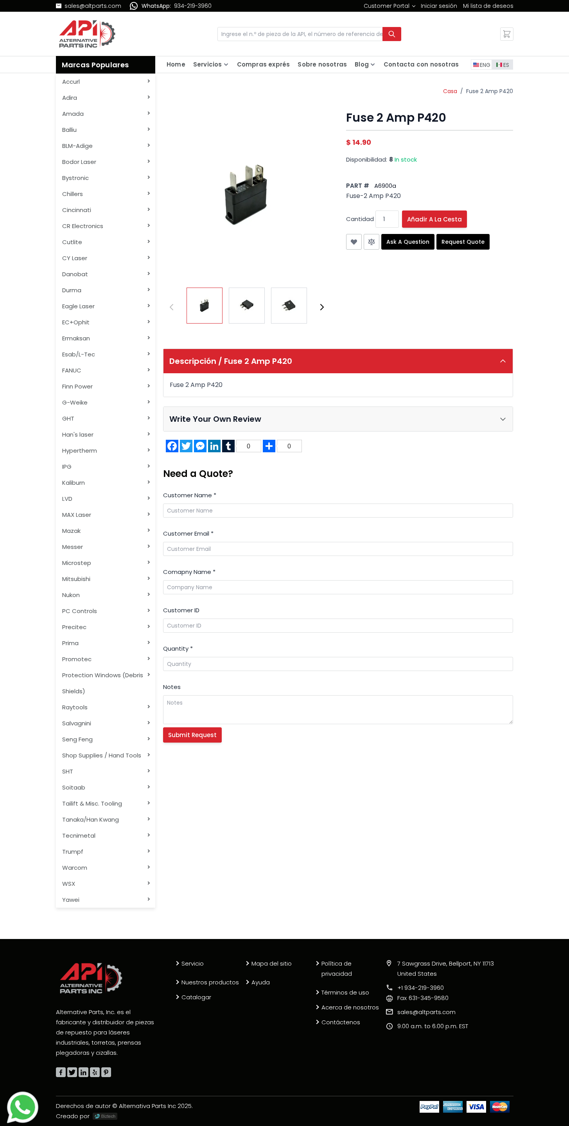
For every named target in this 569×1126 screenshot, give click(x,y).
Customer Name (189, 495)
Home (176, 64)
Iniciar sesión (439, 6)
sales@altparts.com (93, 6)
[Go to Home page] (87, 33)
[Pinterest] (106, 1072)
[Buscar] (391, 34)
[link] (389, 6)
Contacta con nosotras (421, 64)
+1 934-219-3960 (420, 988)
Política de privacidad (336, 968)
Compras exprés (263, 64)
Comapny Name (189, 572)
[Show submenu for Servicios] (226, 64)
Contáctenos (340, 1022)
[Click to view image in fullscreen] (246, 194)
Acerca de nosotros (350, 1007)
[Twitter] (72, 1072)
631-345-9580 (423, 998)
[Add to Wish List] (354, 242)
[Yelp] (95, 1072)
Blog (362, 64)
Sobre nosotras (322, 64)
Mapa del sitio (271, 963)
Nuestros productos (210, 982)
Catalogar (196, 997)
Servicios (207, 64)
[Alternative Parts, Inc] (91, 978)
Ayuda (260, 982)
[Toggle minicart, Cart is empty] (506, 34)
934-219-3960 (193, 6)
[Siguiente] (321, 307)
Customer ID (181, 610)
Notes (172, 687)
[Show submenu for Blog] (373, 64)
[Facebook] (61, 1072)
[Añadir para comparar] (371, 242)
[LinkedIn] (83, 1072)
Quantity (178, 648)
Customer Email (188, 533)
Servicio (192, 963)
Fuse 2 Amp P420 (489, 91)
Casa (450, 91)
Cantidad (360, 219)
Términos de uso (345, 992)
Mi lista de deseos (488, 6)
